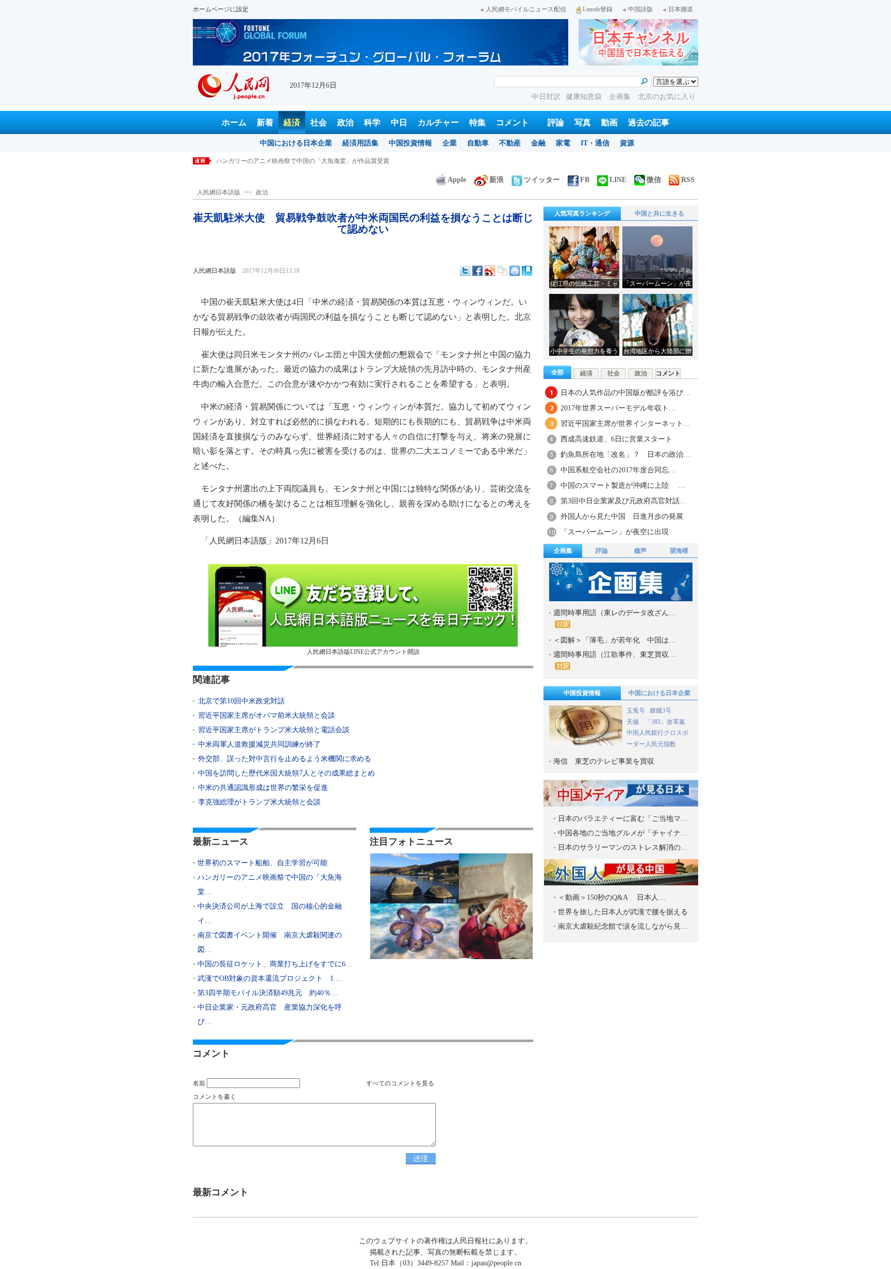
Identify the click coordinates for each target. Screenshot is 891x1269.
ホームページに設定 (221, 9)
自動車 (478, 143)
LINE (617, 180)
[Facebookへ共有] (477, 271)
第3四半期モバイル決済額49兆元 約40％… (267, 993)
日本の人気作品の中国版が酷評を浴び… (625, 393)
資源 (627, 143)
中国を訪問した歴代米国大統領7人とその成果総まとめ (286, 773)
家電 (563, 143)
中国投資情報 (410, 143)
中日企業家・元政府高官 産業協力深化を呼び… (269, 1014)
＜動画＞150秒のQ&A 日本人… (612, 897)
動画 (609, 122)
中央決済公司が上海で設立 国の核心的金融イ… (269, 913)
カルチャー (438, 122)
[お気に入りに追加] (527, 271)
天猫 (633, 722)
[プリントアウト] (514, 271)
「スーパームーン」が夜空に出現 (614, 532)
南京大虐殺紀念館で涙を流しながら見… (623, 926)
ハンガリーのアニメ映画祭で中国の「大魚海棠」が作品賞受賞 (309, 160)
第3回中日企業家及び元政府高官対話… (623, 501)
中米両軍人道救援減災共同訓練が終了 (259, 744)
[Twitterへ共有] (465, 271)
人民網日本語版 (218, 192)
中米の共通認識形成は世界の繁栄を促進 (263, 788)
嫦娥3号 (660, 710)
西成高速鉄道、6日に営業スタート (616, 439)
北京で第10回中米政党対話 (241, 701)
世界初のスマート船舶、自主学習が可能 (262, 863)
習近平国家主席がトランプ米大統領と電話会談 (274, 730)
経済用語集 (360, 143)
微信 (654, 180)
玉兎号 (635, 710)
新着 (265, 122)
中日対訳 (546, 97)
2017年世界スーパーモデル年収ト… (618, 408)
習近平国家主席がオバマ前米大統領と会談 (266, 715)
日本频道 (680, 9)
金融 (538, 143)
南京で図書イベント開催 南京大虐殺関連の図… (269, 942)
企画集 (621, 97)
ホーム (234, 122)
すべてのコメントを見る (400, 1083)
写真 (582, 122)
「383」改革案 (665, 722)
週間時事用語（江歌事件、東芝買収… (614, 654)
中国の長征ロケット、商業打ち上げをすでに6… (275, 964)
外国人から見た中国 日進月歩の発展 (621, 516)
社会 (318, 122)
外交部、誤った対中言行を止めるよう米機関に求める (284, 759)
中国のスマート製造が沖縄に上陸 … (622, 485)
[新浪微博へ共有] (490, 271)
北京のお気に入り (667, 97)
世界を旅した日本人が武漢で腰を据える (623, 912)
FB (584, 180)
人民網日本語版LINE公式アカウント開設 (363, 651)
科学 (372, 122)
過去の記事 (648, 122)
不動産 (510, 143)
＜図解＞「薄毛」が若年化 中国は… (614, 640)
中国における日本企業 (296, 143)
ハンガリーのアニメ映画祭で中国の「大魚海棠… (269, 885)
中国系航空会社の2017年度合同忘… (618, 470)
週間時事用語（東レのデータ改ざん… (614, 613)
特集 (477, 122)
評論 (556, 122)
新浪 (496, 180)
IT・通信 (595, 143)
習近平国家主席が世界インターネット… (625, 423)
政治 (345, 122)
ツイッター (542, 180)
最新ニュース (221, 841)
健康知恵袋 (585, 97)
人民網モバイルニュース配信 (526, 9)
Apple (457, 180)
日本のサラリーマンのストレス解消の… (623, 847)
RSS (688, 180)
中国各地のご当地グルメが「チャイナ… (623, 833)
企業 (449, 143)
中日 (399, 122)
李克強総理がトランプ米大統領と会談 (259, 802)
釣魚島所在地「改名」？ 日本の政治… (625, 454)
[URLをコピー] (502, 271)
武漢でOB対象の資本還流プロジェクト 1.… (270, 978)
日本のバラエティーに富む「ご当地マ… (623, 818)
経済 (292, 122)
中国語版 (640, 9)
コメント (512, 122)
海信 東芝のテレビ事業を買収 (603, 761)
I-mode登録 (598, 9)
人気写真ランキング (582, 213)
